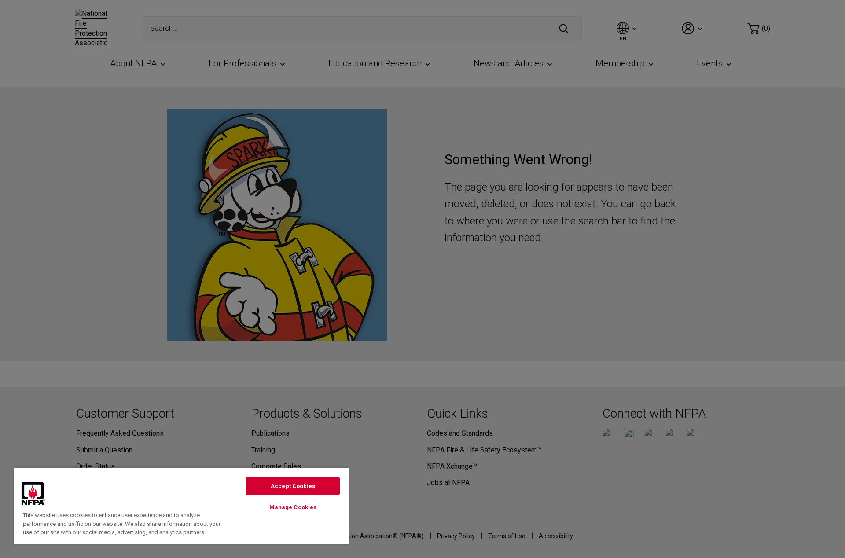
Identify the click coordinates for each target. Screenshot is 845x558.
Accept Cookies (293, 486)
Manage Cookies (293, 507)
